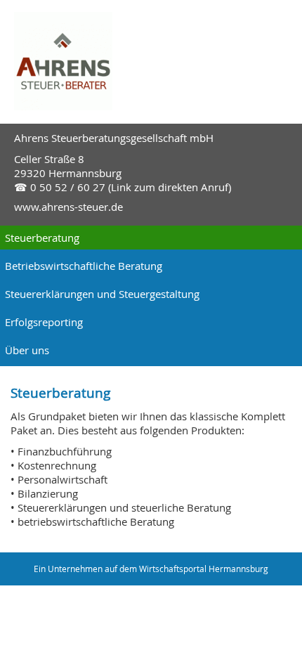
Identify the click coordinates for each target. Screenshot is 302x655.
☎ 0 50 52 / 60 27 (59, 187)
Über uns (27, 350)
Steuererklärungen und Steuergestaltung (102, 294)
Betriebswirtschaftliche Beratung (83, 266)
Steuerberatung (42, 238)
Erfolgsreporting (44, 322)
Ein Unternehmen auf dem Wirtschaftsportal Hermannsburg (151, 569)
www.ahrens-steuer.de (68, 207)
